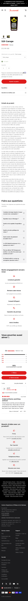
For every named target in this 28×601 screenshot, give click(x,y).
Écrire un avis (17, 378)
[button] (14, 354)
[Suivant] (26, 3)
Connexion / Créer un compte (21, 534)
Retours (3, 550)
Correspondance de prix (6, 544)
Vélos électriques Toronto (9, 487)
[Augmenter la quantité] (9, 68)
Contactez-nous (5, 540)
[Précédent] (1, 3)
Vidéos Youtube (19, 552)
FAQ (2, 533)
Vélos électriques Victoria (16, 496)
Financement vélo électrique (5, 537)
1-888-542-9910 (5, 515)
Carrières (3, 567)
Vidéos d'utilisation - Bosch (21, 548)
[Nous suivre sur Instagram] (10, 584)
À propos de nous (5, 560)
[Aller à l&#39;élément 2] (8, 37)
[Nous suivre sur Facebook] (2, 584)
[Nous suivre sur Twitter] (6, 584)
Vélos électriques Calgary (14, 492)
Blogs (17, 538)
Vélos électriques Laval (15, 489)
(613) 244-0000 (5, 513)
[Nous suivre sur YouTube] (14, 584)
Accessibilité (4, 579)
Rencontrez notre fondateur (5, 563)
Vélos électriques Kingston (19, 485)
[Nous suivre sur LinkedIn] (18, 584)
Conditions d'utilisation (4, 575)
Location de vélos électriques (20, 544)
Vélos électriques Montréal (15, 483)
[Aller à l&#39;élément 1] (3, 37)
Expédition (4, 548)
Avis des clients (19, 540)
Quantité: (3, 65)
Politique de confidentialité (5, 570)
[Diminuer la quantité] (3, 68)
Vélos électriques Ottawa (9, 482)
